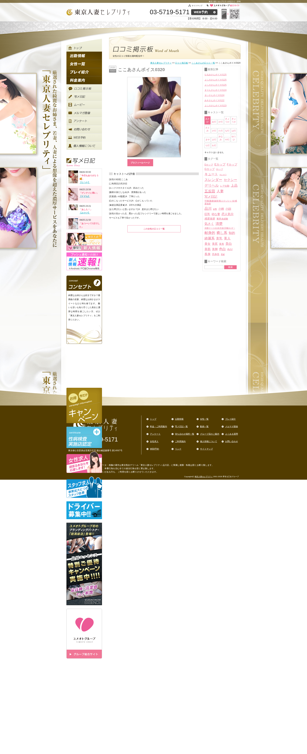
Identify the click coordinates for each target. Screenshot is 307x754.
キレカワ (223, 175)
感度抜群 (209, 218)
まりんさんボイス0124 (215, 90)
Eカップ (219, 164)
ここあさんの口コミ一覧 (203, 63)
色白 (222, 249)
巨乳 (207, 214)
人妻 (220, 191)
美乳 (219, 238)
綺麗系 (209, 238)
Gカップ (209, 169)
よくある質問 (231, 434)
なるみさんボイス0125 (215, 74)
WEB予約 (201, 12)
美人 (227, 238)
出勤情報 (179, 419)
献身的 (209, 233)
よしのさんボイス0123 (215, 105)
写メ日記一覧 (181, 426)
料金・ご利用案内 (158, 426)
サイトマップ (199, 6)
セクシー (230, 180)
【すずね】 (84, 196)
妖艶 (215, 209)
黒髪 (223, 254)
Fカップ (232, 164)
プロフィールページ (140, 162)
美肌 (207, 249)
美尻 (215, 243)
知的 (232, 233)
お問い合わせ (231, 441)
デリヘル (211, 185)
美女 (207, 244)
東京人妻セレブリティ (161, 63)
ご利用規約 (180, 441)
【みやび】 (84, 213)
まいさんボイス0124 (214, 95)
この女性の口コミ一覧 (154, 229)
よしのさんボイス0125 (215, 80)
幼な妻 (216, 214)
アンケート (155, 434)
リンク (178, 449)
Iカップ (219, 169)
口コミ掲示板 (181, 63)
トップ (153, 419)
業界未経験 (222, 218)
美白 (228, 244)
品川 (208, 209)
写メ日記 (210, 196)
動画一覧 (204, 426)
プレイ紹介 (230, 419)
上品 (234, 185)
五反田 (209, 191)
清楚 (219, 224)
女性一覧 (204, 419)
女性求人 (154, 441)
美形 (221, 244)
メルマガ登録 (231, 426)
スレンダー (213, 180)
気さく (209, 224)
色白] (230, 249)
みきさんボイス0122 (214, 100)
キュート (211, 174)
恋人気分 (228, 214)
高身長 (215, 254)
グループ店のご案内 (209, 434)
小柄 (221, 208)
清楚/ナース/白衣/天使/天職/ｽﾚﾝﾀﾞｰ (219, 228)
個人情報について (208, 441)
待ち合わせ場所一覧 (184, 434)
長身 (207, 254)
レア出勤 (224, 186)
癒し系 (222, 233)
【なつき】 (84, 182)
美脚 (215, 249)
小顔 (228, 208)
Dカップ (208, 164)
